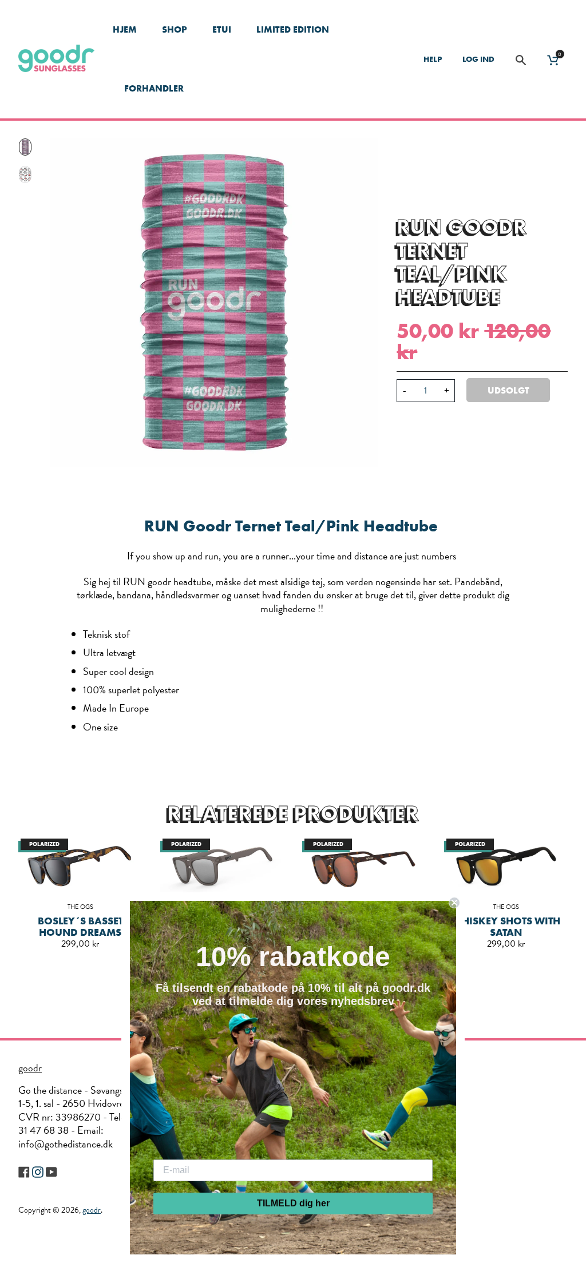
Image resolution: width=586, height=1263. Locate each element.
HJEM (125, 29)
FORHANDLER (154, 88)
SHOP (174, 29)
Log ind (478, 59)
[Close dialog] (454, 902)
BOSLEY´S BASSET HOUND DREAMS (80, 926)
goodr (30, 1067)
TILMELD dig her (293, 1203)
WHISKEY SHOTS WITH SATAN (506, 926)
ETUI (221, 29)
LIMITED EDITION (292, 29)
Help (432, 59)
